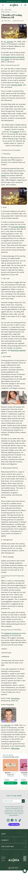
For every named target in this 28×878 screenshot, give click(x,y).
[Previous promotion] (1, 1)
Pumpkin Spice (10, 774)
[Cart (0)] (25, 5)
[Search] (21, 5)
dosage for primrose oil (12, 633)
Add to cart (11, 782)
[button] (14, 867)
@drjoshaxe (15, 748)
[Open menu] (2, 5)
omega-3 (16, 132)
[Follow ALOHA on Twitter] (16, 820)
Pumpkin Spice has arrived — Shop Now (14, 1)
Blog (2, 9)
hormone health (16, 85)
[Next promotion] (26, 1)
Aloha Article (8, 9)
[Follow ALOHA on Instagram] (8, 820)
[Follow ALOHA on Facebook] (12, 820)
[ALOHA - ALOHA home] (14, 5)
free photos (15, 698)
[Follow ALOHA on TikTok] (20, 820)
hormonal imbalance (18, 227)
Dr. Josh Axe (8, 42)
